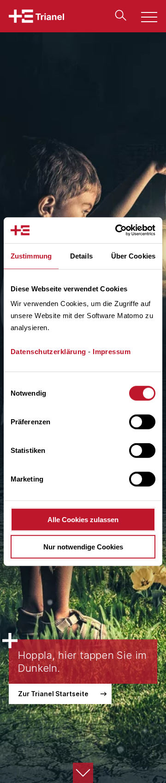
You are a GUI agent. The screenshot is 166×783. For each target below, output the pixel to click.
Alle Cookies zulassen (83, 520)
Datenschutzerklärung (48, 351)
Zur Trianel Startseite (53, 694)
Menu (144, 18)
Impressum (111, 351)
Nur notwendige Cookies (83, 546)
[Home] (36, 16)
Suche (118, 15)
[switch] (142, 422)
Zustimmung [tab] (31, 255)
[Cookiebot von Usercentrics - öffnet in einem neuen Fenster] (117, 230)
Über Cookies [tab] (133, 255)
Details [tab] (81, 255)
